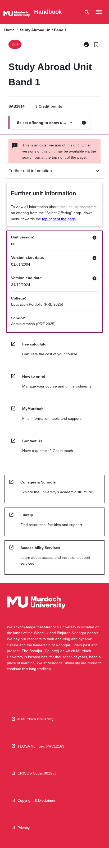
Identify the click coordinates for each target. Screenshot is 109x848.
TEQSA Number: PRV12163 (40, 746)
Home (9, 30)
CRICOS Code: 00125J (36, 773)
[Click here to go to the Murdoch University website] (16, 15)
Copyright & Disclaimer (36, 800)
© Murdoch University (35, 719)
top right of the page (59, 219)
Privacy (23, 828)
